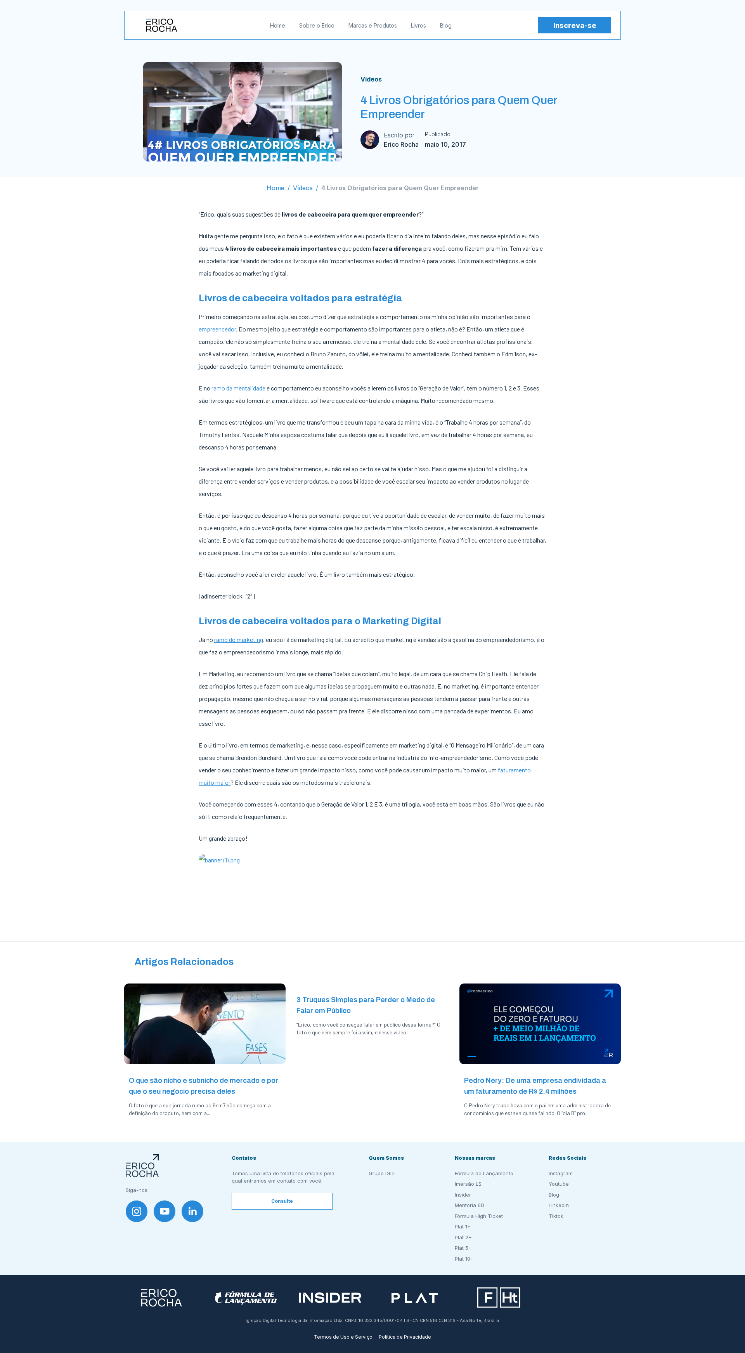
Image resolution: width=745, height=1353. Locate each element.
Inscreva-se (574, 25)
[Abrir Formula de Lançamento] (246, 1297)
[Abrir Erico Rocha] (161, 1297)
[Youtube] (164, 1211)
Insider (463, 1195)
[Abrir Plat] (415, 1297)
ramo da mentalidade (238, 388)
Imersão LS (468, 1184)
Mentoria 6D (469, 1205)
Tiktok (556, 1216)
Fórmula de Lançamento (484, 1173)
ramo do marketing (238, 639)
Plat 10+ (464, 1259)
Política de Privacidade (405, 1337)
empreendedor (217, 329)
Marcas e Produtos (372, 25)
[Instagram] (136, 1211)
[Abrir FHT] (498, 1297)
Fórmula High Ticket (479, 1216)
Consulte (282, 1201)
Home (277, 25)
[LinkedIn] (192, 1211)
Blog (446, 25)
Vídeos (371, 79)
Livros (418, 25)
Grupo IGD (381, 1173)
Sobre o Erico (316, 25)
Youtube (559, 1184)
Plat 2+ (463, 1237)
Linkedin (559, 1205)
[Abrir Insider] (330, 1297)
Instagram (561, 1173)
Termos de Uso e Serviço (343, 1337)
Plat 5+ (463, 1248)
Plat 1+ (463, 1226)
